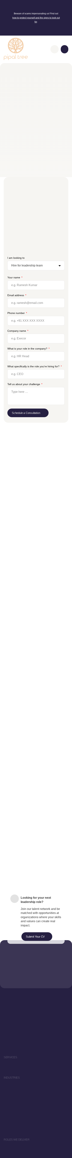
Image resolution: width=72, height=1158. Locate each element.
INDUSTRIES (12, 1077)
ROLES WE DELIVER (16, 1139)
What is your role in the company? (27, 348)
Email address (16, 295)
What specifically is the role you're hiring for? (33, 366)
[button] (64, 49)
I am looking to (16, 257)
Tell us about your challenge (24, 384)
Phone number (16, 313)
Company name (17, 330)
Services (10, 1057)
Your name (14, 277)
